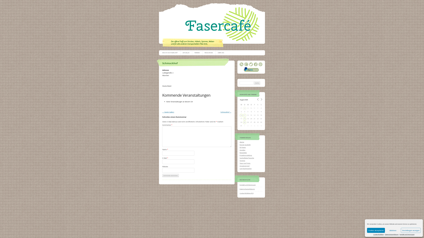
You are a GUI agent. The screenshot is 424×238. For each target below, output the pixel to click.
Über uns (221, 53)
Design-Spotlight (245, 145)
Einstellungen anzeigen (410, 230)
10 (241, 115)
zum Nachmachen (246, 169)
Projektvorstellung (246, 155)
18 (244, 119)
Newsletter (243, 153)
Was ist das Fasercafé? (170, 53)
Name (165, 149)
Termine (197, 53)
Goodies (242, 150)
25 (244, 122)
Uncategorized (244, 166)
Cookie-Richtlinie (378, 234)
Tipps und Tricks (245, 163)
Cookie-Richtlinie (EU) (247, 193)
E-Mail (165, 158)
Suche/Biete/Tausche (247, 158)
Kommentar (167, 125)
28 (244, 108)
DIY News (243, 147)
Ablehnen (392, 230)
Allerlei (242, 142)
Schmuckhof (226, 112)
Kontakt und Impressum (407, 234)
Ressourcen (209, 53)
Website (165, 166)
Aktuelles (186, 53)
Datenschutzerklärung (391, 234)
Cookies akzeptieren (376, 230)
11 (244, 115)
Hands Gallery (168, 112)
